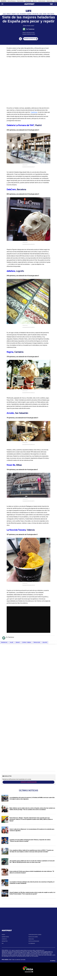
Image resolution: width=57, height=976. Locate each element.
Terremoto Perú (28, 1)
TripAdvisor (34, 112)
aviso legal (31, 939)
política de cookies (33, 936)
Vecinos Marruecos (12, 1)
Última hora (51, 4)
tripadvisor (36, 642)
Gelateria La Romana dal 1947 (20, 125)
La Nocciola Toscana (16, 530)
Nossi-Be (11, 465)
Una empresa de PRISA (28, 968)
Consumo (13, 13)
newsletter (4, 941)
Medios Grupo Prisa (28, 972)
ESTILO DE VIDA (35, 13)
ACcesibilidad (31, 943)
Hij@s (40, 13)
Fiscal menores (20, 1)
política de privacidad (33, 941)
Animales (8, 13)
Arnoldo (10, 413)
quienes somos (5, 936)
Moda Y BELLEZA (50, 13)
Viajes (17, 13)
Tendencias (4, 642)
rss (2, 943)
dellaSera (11, 271)
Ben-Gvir (35, 1)
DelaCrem (11, 189)
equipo (3, 934)
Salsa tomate (49, 1)
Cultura (44, 13)
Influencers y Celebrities (26, 13)
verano (17, 642)
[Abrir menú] (2, 4)
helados (44, 642)
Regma (10, 352)
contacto (4, 939)
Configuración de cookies (34, 934)
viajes (11, 642)
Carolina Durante (41, 1)
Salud (4, 13)
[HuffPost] (7, 930)
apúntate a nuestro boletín (29, 782)
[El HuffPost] (29, 4)
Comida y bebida (26, 642)
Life (28, 11)
